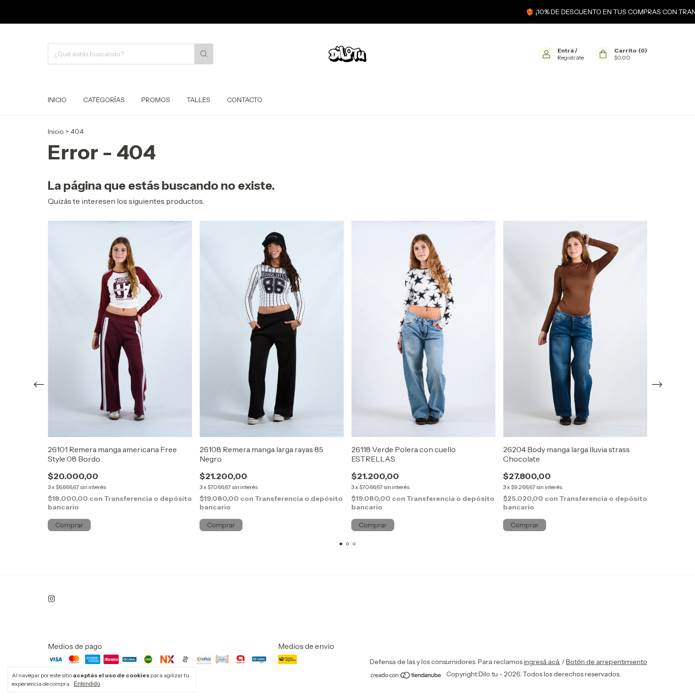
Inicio (57, 100)
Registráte (570, 57)
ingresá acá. (542, 661)
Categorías (104, 100)
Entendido (87, 684)
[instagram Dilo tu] (51, 599)
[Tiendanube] (406, 677)
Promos (155, 100)
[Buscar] (203, 54)
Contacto (244, 100)
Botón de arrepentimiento (606, 661)
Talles (198, 100)
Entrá (565, 50)
